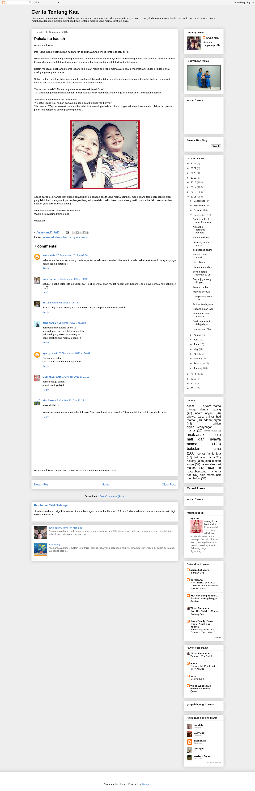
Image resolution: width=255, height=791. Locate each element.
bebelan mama (204, 448)
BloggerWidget (214, 762)
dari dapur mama (204, 457)
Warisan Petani (202, 756)
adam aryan (204, 413)
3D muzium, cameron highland (65, 527)
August (198, 334)
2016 (194, 192)
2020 (194, 173)
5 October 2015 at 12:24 (70, 400)
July (196, 339)
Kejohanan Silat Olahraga (51, 505)
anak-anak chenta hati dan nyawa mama (65, 237)
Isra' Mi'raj (54, 544)
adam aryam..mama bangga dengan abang (204, 407)
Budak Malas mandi (200, 256)
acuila (194, 663)
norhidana (196, 579)
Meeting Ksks (197, 679)
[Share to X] (80, 232)
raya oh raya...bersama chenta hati (204, 471)
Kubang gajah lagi (203, 308)
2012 (194, 383)
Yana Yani (48, 322)
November (200, 205)
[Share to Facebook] (84, 232)
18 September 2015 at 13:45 (71, 322)
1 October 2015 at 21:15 (75, 376)
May (196, 349)
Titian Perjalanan (200, 608)
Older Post (169, 484)
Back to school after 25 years (202, 221)
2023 (194, 163)
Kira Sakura (49, 400)
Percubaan (199, 262)
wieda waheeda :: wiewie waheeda (200, 687)
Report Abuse (196, 488)
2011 (194, 388)
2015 (194, 196)
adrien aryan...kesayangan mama (204, 427)
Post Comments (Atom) (112, 496)
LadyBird (199, 732)
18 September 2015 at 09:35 (62, 302)
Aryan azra (212, 37)
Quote (193, 691)
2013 (194, 378)
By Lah (194, 518)
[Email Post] (67, 232)
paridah (198, 725)
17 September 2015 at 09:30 (72, 255)
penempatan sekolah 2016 (201, 273)
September (200, 215)
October (198, 210)
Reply (45, 268)
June (197, 344)
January (198, 368)
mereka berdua (201, 291)
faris (193, 676)
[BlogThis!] (77, 232)
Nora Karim (49, 279)
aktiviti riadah (210, 431)
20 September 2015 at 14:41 (74, 353)
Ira (43, 302)
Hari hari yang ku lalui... (204, 595)
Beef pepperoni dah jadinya (201, 323)
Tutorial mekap (201, 287)
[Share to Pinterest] (87, 232)
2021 (194, 168)
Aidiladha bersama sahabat (199, 229)
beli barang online (202, 249)
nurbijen (199, 748)
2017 (194, 187)
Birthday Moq (197, 572)
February (199, 363)
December (200, 200)
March (197, 358)
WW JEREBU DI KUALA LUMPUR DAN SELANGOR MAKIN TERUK (204, 585)
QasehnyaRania (51, 376)
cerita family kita (209, 453)
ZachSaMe (200, 740)
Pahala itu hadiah (202, 267)
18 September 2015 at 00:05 (72, 279)
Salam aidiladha (201, 237)
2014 (194, 374)
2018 (194, 182)
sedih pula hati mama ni (201, 315)
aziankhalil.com (199, 569)
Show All (217, 637)
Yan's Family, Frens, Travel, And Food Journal (202, 624)
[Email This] (74, 232)
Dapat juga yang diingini (202, 281)
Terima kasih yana (203, 304)
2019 (194, 177)
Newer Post (41, 484)
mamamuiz (48, 255)
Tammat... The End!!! (201, 656)
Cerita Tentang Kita (55, 12)
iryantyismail (50, 353)
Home (105, 484)
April (196, 353)
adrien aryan (212, 420)
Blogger (146, 784)
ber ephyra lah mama (201, 243)
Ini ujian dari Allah (202, 329)
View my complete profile (211, 44)
